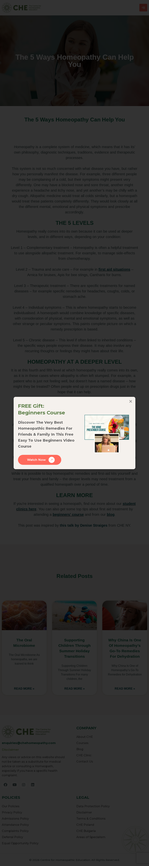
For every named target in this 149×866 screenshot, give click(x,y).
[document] (74, 433)
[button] (130, 401)
